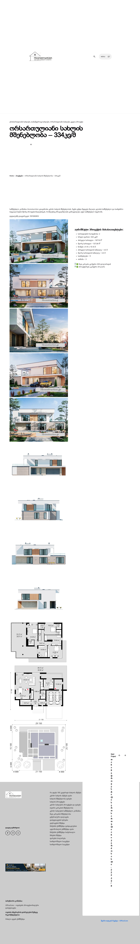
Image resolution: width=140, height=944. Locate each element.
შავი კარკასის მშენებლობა (60, 814)
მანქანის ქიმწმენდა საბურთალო (62, 832)
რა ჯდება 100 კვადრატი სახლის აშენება (65, 793)
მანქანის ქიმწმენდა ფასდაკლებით (63, 826)
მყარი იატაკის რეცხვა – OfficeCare (114, 921)
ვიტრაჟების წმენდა (57, 823)
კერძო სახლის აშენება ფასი (61, 796)
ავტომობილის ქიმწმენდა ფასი (62, 829)
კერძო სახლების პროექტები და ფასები (65, 805)
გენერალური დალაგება (59, 817)
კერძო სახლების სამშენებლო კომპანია (65, 811)
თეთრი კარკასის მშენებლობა (61, 808)
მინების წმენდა (55, 835)
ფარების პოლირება (58, 838)
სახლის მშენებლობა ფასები (61, 799)
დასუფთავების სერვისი (59, 820)
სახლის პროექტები (57, 802)
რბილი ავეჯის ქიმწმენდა (15, 919)
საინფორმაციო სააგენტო (60, 841)
